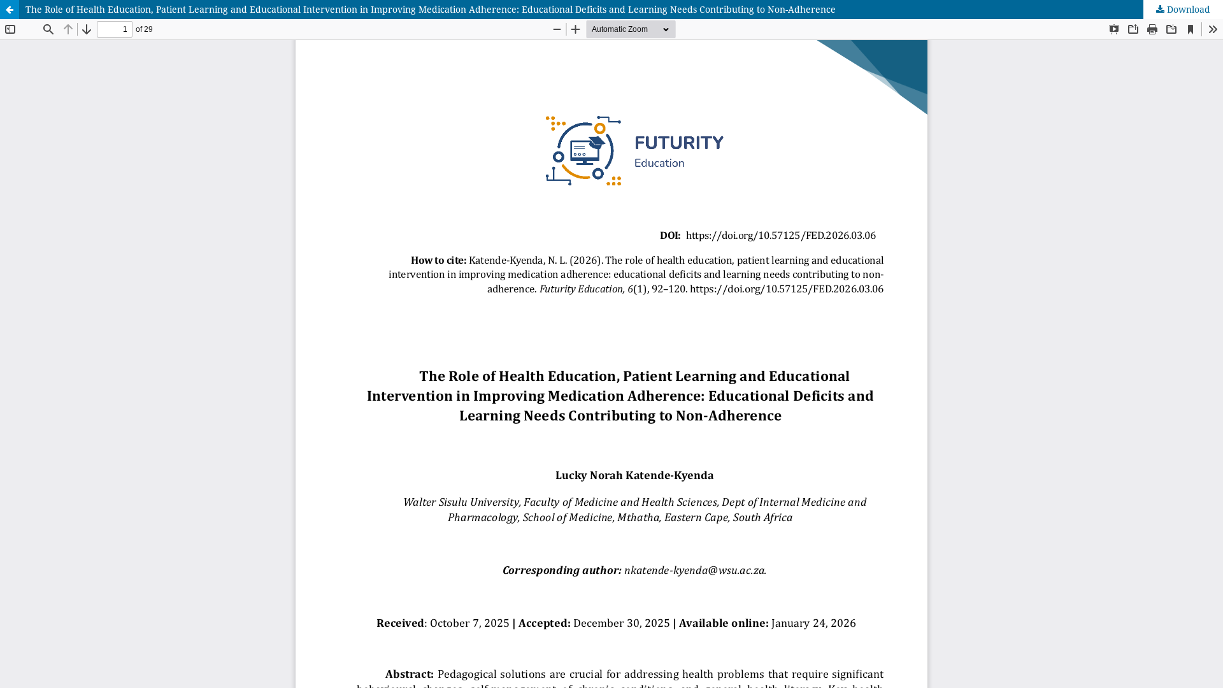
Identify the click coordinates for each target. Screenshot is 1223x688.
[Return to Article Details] (9, 9)
